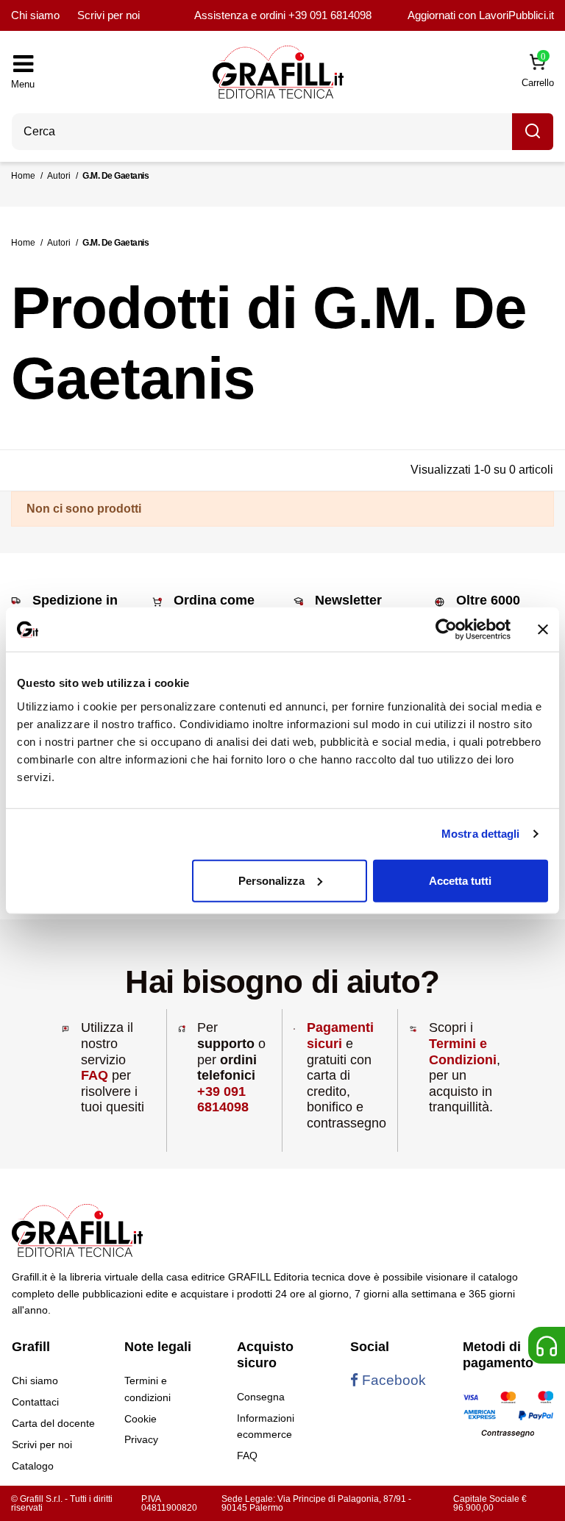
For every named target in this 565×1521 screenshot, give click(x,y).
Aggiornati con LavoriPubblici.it (481, 15)
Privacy (141, 1439)
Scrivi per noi (108, 15)
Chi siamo (35, 15)
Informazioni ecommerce (265, 1426)
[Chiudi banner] (543, 629)
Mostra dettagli (480, 833)
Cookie (140, 1419)
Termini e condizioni (147, 1389)
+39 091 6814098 (330, 15)
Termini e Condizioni (463, 1051)
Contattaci (35, 1402)
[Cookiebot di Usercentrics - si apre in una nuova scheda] (446, 630)
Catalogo (33, 1466)
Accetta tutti (460, 880)
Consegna (261, 1397)
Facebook (392, 1380)
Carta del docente (53, 1423)
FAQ (94, 1075)
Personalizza (271, 880)
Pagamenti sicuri (340, 1035)
